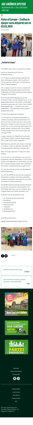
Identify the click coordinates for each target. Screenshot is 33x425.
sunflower (13, 409)
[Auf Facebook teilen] (2, 256)
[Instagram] (18, 378)
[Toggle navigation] (2, 15)
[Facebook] (14, 378)
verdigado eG (11, 411)
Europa (13, 255)
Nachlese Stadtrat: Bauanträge (16, 271)
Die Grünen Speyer (14, 4)
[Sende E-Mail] (6, 256)
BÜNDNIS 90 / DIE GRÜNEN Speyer (15, 9)
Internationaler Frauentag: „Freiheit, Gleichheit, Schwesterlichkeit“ (16, 282)
